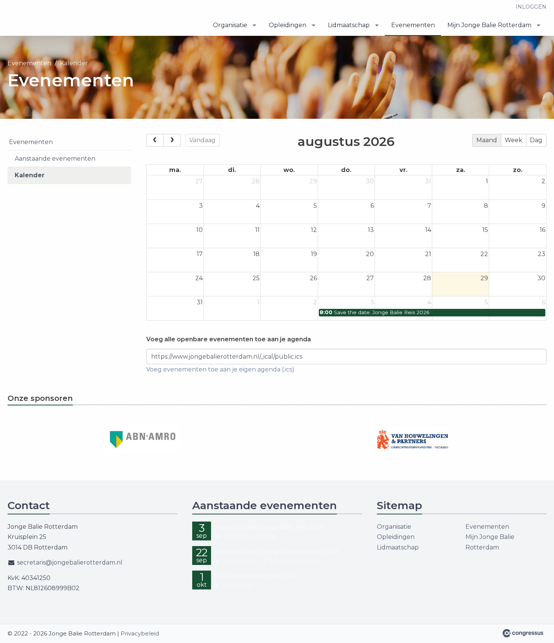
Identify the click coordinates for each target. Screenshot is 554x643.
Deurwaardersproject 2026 (256, 576)
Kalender (29, 175)
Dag (536, 140)
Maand (486, 140)
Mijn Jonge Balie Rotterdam (489, 25)
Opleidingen (287, 25)
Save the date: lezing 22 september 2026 (276, 551)
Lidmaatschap (349, 25)
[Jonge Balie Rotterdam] (53, 19)
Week (513, 140)
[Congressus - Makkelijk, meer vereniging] (522, 633)
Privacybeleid (140, 633)
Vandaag (202, 140)
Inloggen (531, 6)
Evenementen (413, 25)
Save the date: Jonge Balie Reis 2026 (269, 527)
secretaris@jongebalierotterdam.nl (69, 562)
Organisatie (230, 25)
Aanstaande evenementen (55, 158)
